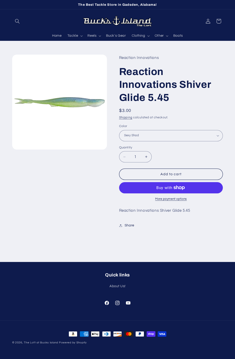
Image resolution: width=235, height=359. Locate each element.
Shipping (125, 117)
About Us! (117, 286)
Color (123, 126)
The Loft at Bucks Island (41, 342)
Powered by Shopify (73, 342)
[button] (17, 21)
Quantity (125, 147)
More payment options (171, 199)
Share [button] (129, 225)
